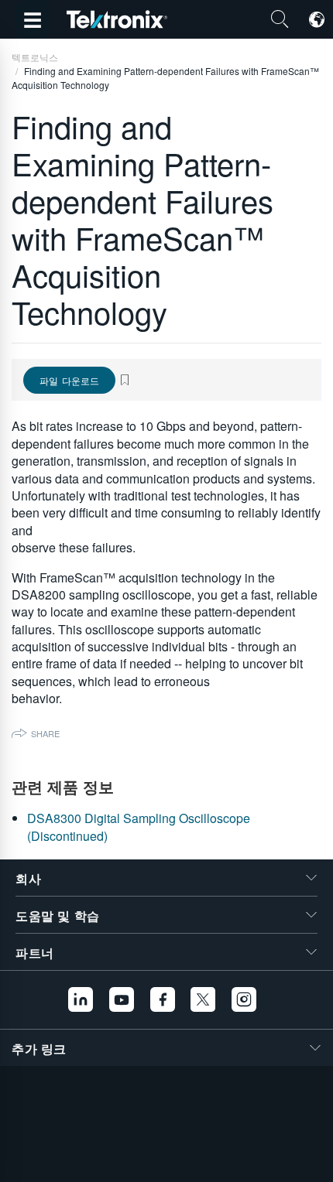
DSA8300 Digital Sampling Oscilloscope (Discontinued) (138, 826)
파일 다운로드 (69, 380)
